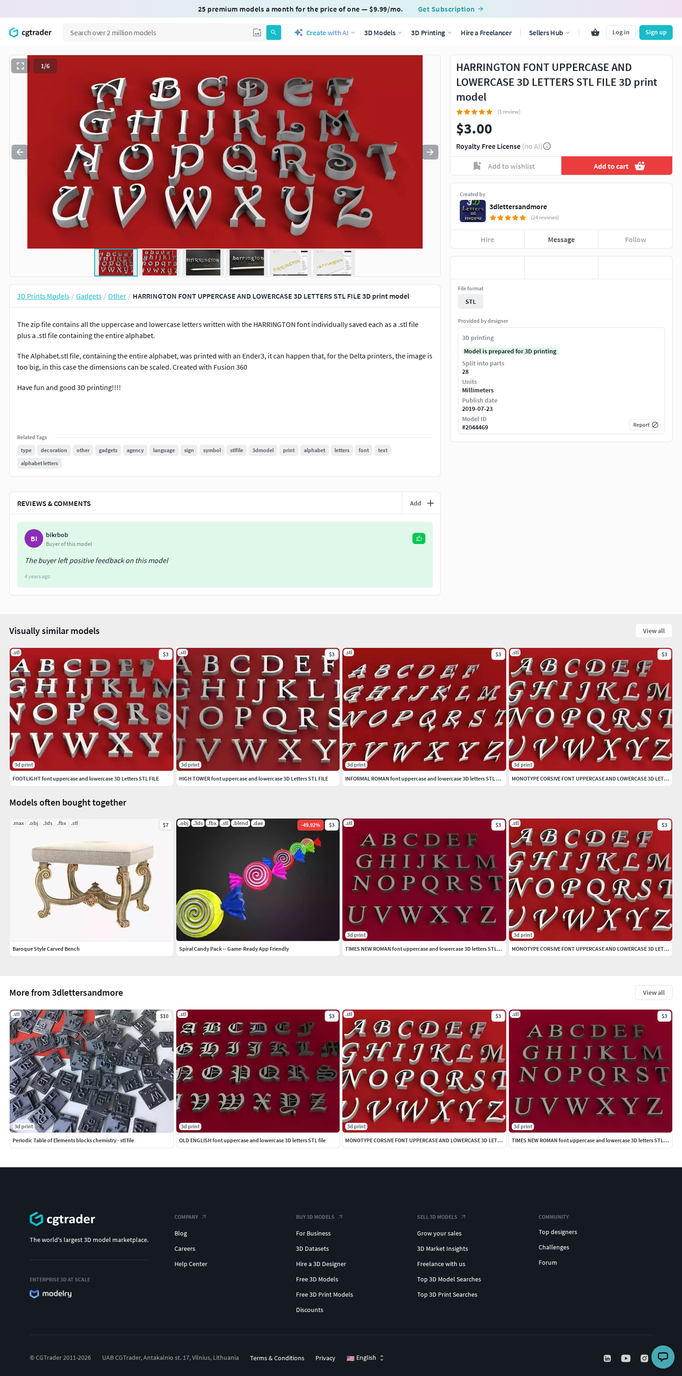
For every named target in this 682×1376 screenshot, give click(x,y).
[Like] (487, 267)
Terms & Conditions (277, 1358)
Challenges (554, 1247)
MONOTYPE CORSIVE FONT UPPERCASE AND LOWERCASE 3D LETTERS (427, 1140)
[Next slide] (430, 152)
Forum (548, 1262)
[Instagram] (645, 1358)
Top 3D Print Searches (447, 1294)
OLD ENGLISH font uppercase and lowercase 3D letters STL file (252, 1140)
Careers (184, 1248)
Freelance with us (441, 1264)
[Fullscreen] (20, 65)
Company (186, 1216)
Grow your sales (439, 1233)
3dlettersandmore (518, 206)
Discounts (309, 1310)
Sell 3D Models (437, 1216)
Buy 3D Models (315, 1216)
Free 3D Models (317, 1279)
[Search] (273, 32)
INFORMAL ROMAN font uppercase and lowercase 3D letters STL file (424, 778)
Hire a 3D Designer (321, 1264)
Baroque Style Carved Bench (46, 948)
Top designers (558, 1232)
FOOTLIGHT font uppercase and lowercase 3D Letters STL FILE (86, 778)
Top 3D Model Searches (449, 1279)
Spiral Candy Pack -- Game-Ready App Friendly (234, 948)
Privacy (325, 1358)
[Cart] (595, 32)
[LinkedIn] (608, 1358)
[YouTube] (627, 1358)
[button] (257, 32)
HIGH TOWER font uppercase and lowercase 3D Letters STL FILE (253, 778)
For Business (313, 1233)
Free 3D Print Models (324, 1294)
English (361, 1358)
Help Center (190, 1264)
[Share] (635, 267)
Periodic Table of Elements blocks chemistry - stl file (73, 1140)
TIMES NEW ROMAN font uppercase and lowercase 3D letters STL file (592, 1140)
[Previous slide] (20, 152)
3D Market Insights (442, 1248)
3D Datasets (312, 1248)
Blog (180, 1233)
